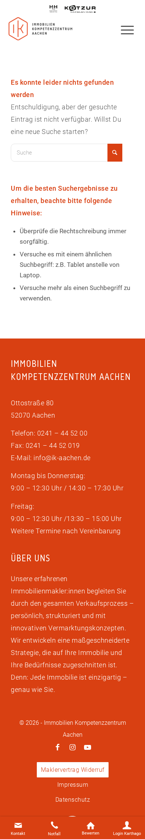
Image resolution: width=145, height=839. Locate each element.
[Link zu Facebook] (57, 747)
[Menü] (123, 29)
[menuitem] (123, 29)
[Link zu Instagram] (72, 747)
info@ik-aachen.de (62, 458)
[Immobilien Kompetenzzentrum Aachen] (40, 29)
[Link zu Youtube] (87, 747)
